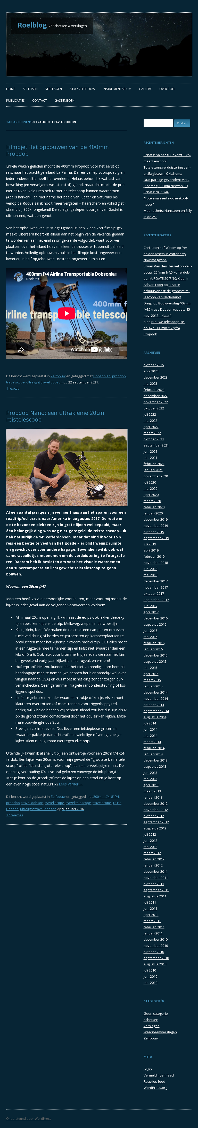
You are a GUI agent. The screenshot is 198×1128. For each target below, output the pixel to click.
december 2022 (156, 396)
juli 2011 (150, 902)
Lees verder (71, 784)
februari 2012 (154, 859)
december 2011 (156, 871)
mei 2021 (150, 457)
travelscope (15, 382)
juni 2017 (150, 606)
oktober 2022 (154, 408)
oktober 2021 (154, 439)
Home (10, 89)
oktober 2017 (154, 593)
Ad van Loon (153, 284)
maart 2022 (152, 433)
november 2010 (156, 945)
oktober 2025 (154, 365)
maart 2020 (152, 501)
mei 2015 (150, 667)
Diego (148, 303)
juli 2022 (150, 414)
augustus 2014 (155, 717)
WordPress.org (155, 1087)
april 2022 (151, 426)
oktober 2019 (154, 531)
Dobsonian (102, 376)
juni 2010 (150, 976)
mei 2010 (150, 982)
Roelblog (32, 25)
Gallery (145, 89)
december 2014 (156, 692)
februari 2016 (154, 643)
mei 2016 (150, 636)
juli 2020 (150, 482)
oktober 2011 (154, 883)
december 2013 (156, 760)
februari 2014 (154, 748)
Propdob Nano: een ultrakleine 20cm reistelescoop (55, 416)
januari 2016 (153, 649)
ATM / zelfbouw (82, 89)
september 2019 (156, 538)
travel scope (54, 802)
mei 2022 (150, 420)
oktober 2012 (154, 816)
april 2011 (151, 914)
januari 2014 (153, 754)
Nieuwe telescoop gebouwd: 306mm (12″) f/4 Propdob (164, 327)
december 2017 (156, 581)
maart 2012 (152, 853)
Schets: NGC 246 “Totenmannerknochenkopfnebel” (166, 198)
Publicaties (15, 100)
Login (148, 1069)
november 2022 (156, 402)
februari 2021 (154, 463)
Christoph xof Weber (160, 247)
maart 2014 (152, 741)
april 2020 (151, 494)
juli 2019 (150, 544)
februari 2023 (154, 389)
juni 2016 (150, 630)
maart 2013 (152, 791)
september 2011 (156, 890)
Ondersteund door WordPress (28, 1118)
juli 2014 (150, 723)
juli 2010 (150, 970)
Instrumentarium (117, 89)
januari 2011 (153, 933)
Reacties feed (154, 1081)
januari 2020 (153, 513)
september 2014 (156, 711)
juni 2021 (150, 451)
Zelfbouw (58, 376)
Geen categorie (156, 1013)
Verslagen (53, 89)
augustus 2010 (155, 964)
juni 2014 (150, 729)
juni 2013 (150, 772)
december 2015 (156, 655)
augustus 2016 (155, 624)
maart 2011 (152, 921)
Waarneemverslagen (160, 1032)
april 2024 (151, 371)
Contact (39, 100)
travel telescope (78, 802)
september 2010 (156, 958)
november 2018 (156, 562)
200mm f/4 (101, 796)
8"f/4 (115, 796)
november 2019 (156, 525)
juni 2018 (150, 568)
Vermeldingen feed (159, 1075)
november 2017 (156, 587)
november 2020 (156, 476)
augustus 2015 (155, 661)
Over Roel (167, 89)
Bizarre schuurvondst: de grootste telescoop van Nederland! (167, 290)
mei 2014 (150, 735)
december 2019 (156, 519)
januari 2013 (153, 797)
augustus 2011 (155, 896)
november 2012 (156, 809)
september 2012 (156, 822)
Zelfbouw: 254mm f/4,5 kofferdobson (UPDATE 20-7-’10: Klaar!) (168, 272)
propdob (119, 376)
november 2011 (156, 877)
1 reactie (13, 388)
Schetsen (30, 89)
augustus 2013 (155, 766)
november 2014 (156, 698)
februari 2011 (154, 927)
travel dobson (32, 802)
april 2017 (151, 612)
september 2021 (156, 445)
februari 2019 (154, 556)
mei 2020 (150, 488)
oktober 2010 (154, 951)
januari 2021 (153, 470)
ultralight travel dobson (44, 382)
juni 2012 (150, 840)
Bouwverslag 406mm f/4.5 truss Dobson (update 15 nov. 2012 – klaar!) (167, 309)
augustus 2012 (155, 828)
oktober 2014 (154, 704)
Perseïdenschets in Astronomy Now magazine (166, 253)
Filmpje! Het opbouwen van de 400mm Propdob (57, 150)
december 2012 (156, 803)
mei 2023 (150, 383)
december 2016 (156, 618)
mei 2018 (150, 575)
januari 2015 (153, 686)
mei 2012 (150, 846)
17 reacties (14, 815)
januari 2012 (153, 865)
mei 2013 (150, 778)
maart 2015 (152, 680)
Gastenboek (64, 100)
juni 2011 (150, 908)
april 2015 (151, 673)
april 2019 (151, 550)
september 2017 (156, 599)
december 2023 (156, 377)
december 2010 (156, 939)
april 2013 (151, 785)
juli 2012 (150, 834)
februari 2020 (154, 507)
